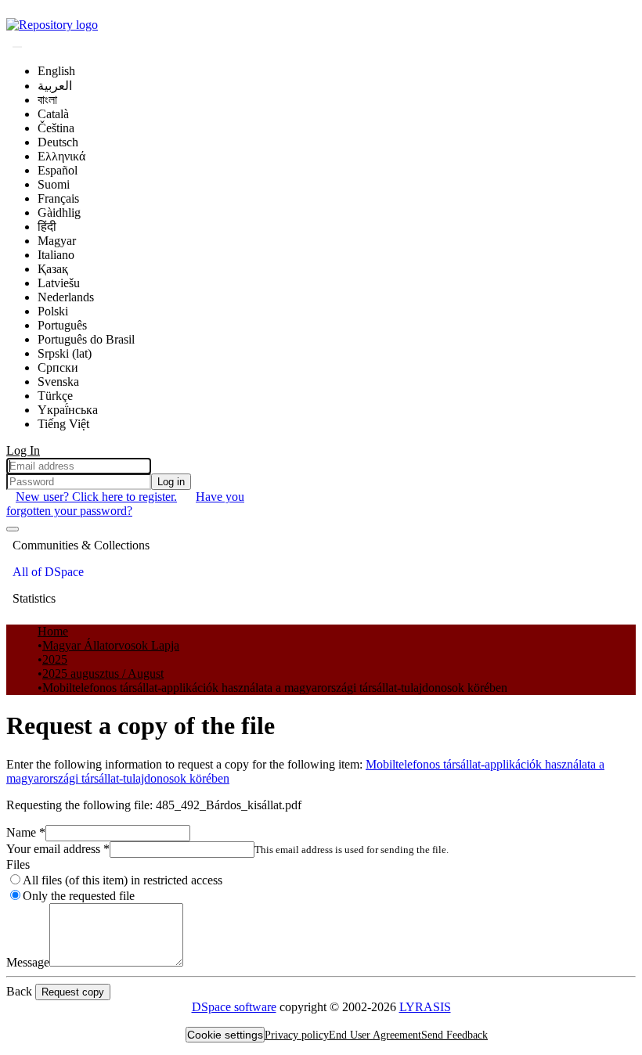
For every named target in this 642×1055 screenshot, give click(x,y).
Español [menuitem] (58, 170)
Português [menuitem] (62, 325)
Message (27, 962)
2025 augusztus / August (103, 673)
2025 (54, 659)
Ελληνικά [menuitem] (61, 156)
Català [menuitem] (53, 114)
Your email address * (58, 848)
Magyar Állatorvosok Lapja (110, 645)
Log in (171, 482)
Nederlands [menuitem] (66, 297)
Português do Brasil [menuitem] (86, 339)
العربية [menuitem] (55, 85)
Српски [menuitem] (58, 367)
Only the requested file (79, 895)
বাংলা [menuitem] (47, 99)
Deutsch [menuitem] (58, 142)
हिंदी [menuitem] (47, 226)
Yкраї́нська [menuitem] (68, 409)
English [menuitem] (56, 70)
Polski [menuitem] (53, 311)
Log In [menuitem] (23, 450)
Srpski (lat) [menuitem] (65, 353)
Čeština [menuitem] (56, 128)
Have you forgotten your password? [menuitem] (125, 503)
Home (53, 631)
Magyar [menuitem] (57, 240)
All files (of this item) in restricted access (122, 880)
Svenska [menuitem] (58, 381)
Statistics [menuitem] (34, 598)
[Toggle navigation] (12, 529)
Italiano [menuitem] (56, 254)
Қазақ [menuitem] (53, 268)
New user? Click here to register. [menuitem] (96, 496)
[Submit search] (17, 47)
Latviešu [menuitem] (59, 283)
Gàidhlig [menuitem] (59, 212)
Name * (25, 832)
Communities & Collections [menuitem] (81, 545)
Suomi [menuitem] (54, 184)
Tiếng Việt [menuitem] (63, 423)
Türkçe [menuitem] (55, 395)
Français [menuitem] (58, 198)
